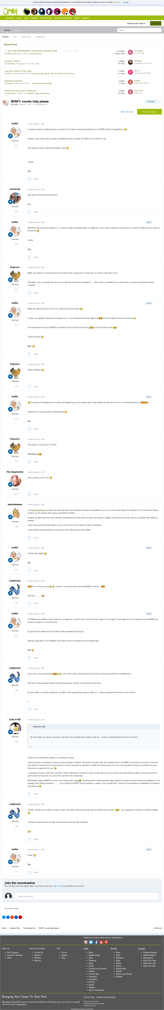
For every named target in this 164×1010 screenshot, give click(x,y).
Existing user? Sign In (136, 23)
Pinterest (106, 942)
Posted (36, 123)
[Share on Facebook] (8, 917)
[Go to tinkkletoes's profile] (130, 62)
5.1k (16, 145)
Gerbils (92, 971)
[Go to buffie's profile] (5, 102)
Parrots (92, 982)
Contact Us (38, 952)
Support (85, 17)
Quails (91, 984)
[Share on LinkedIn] (16, 917)
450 (16, 211)
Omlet (11, 11)
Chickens (26, 11)
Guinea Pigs (57, 11)
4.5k (16, 741)
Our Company (13, 952)
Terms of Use (89, 997)
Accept (126, 2)
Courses (141, 948)
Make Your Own (149, 963)
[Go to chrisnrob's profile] (15, 198)
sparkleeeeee (15, 504)
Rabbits (49, 11)
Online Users (26, 36)
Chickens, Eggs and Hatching (38, 93)
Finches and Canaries (98, 968)
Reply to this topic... (26, 896)
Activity (17, 30)
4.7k (16, 289)
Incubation (93, 979)
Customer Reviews (14, 955)
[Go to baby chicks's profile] (130, 91)
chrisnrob (15, 189)
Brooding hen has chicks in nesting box (20, 90)
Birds (72, 11)
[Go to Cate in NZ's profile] (15, 728)
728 (16, 603)
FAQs (9, 957)
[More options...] (157, 123)
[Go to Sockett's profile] (130, 82)
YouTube (101, 942)
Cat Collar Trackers (12, 61)
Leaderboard (40, 36)
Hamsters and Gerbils (64, 11)
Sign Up (156, 23)
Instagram (86, 942)
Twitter (91, 942)
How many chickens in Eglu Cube (18, 71)
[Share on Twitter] (4, 917)
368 (16, 526)
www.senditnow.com (40, 510)
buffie (15, 123)
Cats (41, 11)
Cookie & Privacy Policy (105, 997)
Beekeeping (148, 957)
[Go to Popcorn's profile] (15, 276)
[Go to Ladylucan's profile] (15, 589)
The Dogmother (14, 471)
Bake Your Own (149, 966)
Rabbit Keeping (149, 955)
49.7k (16, 494)
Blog (63, 957)
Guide (86, 948)
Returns (37, 960)
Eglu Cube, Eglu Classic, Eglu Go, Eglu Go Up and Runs (53, 73)
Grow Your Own (149, 960)
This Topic (149, 30)
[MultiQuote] (29, 179)
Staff (15, 36)
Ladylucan (15, 580)
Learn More (21, 1004)
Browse (7, 30)
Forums (5, 36)
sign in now (58, 886)
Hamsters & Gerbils (63, 17)
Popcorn (15, 267)
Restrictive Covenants (13, 80)
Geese (118, 966)
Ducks (91, 966)
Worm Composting (96, 990)
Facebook (96, 942)
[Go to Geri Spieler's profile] (130, 52)
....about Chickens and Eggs (41, 83)
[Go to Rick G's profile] (130, 72)
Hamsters (93, 976)
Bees (91, 952)
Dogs (34, 11)
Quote (36, 179)
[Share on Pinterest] (20, 917)
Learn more (116, 2)
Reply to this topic (149, 111)
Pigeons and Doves (124, 974)
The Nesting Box (35, 53)
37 (75, 51)
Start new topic (127, 111)
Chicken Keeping (150, 952)
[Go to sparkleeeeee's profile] (15, 513)
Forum (64, 952)
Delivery (37, 957)
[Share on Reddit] (12, 917)
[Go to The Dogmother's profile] (15, 481)
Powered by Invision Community (82, 1009)
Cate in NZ (15, 719)
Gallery (64, 955)
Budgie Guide (94, 955)
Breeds (114, 948)
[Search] (159, 30)
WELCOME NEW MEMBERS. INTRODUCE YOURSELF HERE (33, 50)
